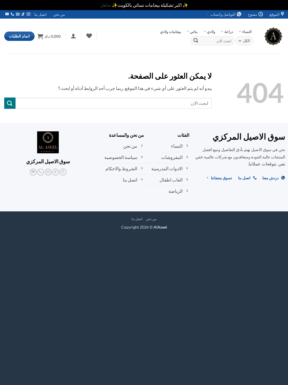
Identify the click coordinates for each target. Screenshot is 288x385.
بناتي (194, 31)
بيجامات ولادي (170, 31)
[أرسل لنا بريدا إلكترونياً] (17, 14)
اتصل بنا (40, 14)
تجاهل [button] (105, 5)
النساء (247, 31)
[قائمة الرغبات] (89, 35)
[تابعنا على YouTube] (7, 14)
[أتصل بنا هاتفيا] (12, 14)
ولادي (211, 31)
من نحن (59, 14)
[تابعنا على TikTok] (23, 14)
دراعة (228, 31)
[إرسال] (196, 41)
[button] (73, 35)
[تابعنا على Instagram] (28, 14)
